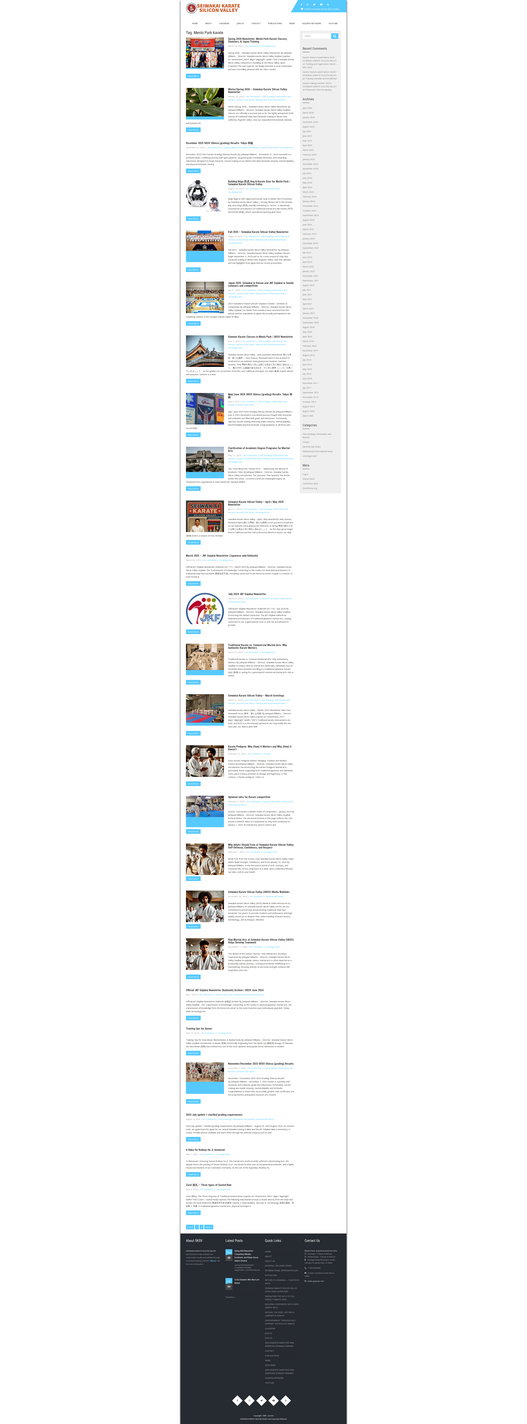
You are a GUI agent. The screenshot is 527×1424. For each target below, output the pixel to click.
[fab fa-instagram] (308, 4)
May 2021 (307, 299)
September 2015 (311, 392)
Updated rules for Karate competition (249, 797)
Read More (193, 76)
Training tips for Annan (199, 1028)
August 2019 (309, 355)
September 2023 (311, 215)
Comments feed (310, 483)
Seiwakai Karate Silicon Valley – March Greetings (256, 695)
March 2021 (308, 308)
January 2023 (309, 238)
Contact (256, 23)
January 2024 (309, 201)
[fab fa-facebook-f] (301, 4)
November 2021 (310, 275)
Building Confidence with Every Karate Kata (282, 1306)
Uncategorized (268, 46)
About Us (270, 1261)
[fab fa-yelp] (328, 4)
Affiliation (271, 1275)
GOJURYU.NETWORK (311, 23)
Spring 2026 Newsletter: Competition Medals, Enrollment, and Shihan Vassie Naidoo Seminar (246, 1256)
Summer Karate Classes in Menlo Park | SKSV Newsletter (260, 336)
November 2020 (310, 317)
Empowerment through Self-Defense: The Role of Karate (280, 1322)
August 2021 (309, 285)
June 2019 (307, 364)
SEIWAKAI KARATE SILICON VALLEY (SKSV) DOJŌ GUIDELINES (281, 1290)
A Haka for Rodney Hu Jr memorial (205, 1149)
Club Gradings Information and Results (241, 147)
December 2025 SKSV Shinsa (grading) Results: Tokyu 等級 (219, 143)
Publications (275, 23)
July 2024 (307, 173)
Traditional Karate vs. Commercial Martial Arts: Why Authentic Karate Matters (257, 646)
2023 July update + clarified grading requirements (214, 1114)
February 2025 (310, 154)
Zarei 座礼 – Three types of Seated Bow (208, 1185)
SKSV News (270, 1365)
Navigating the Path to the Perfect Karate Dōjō (279, 1298)
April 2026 (307, 108)
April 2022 (307, 261)
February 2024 (310, 196)
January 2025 (309, 159)
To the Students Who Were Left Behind (247, 1281)
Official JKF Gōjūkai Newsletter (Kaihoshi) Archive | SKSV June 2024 (225, 990)
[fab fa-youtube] (321, 4)
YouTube (333, 23)
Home (195, 23)
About (208, 23)
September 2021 (311, 280)
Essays (239, 458)
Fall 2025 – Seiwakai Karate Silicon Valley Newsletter (258, 232)
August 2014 (309, 406)
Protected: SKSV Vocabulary (318, 89)
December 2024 (310, 164)
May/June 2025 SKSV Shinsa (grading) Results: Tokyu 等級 (260, 396)
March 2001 (308, 415)
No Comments (252, 46)
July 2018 (307, 373)
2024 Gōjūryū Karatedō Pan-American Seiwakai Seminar (280, 1344)
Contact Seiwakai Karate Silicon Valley (321, 9)
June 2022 (307, 257)
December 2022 (310, 243)
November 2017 (310, 383)
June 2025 (307, 136)
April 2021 (307, 303)
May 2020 (307, 331)
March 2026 (308, 112)
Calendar (224, 23)
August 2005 (309, 411)
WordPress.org (310, 488)
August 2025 (309, 126)
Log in (305, 474)
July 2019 (307, 359)
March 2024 (308, 192)
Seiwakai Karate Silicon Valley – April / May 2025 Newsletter (256, 503)
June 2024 (307, 178)
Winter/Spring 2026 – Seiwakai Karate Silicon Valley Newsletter (257, 91)
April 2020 (307, 336)
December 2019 (310, 350)
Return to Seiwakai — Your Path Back (282, 1282)
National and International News (270, 99)
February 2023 (310, 233)
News (292, 23)
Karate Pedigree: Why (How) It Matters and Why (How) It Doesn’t (259, 748)
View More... (230, 1297)
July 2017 (307, 387)
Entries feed (308, 478)
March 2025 (308, 150)
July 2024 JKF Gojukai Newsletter (247, 594)
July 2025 (307, 131)
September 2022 (311, 247)
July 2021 (307, 289)
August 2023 (309, 219)
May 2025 (307, 140)
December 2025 (310, 122)
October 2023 (309, 210)
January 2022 (309, 271)
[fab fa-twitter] (314, 4)
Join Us (240, 23)
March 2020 (308, 341)
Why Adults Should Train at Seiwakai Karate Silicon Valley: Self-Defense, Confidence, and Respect (261, 846)
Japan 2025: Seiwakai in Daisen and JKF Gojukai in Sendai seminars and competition (261, 284)
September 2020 (311, 322)
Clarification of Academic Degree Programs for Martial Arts (259, 449)
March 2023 (308, 229)
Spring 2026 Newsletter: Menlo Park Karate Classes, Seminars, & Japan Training (257, 40)
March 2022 (308, 266)
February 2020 (310, 345)
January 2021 (309, 313)
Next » (209, 1227)
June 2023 (307, 224)
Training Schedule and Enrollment (321, 78)
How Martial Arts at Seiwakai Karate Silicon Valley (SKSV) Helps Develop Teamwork (261, 941)
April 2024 (307, 187)
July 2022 (307, 252)
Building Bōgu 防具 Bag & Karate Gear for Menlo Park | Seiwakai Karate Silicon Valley (259, 183)
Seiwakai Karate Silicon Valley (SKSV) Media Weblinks (259, 892)
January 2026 (309, 117)
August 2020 (309, 327)
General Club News (245, 99)
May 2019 (307, 369)
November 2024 (310, 168)
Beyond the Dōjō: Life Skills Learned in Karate (280, 1314)
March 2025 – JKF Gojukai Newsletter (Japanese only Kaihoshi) (222, 555)
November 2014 (310, 397)
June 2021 (307, 294)
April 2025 (307, 145)
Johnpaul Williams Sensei (278, 1265)
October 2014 (309, 401)
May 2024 (307, 182)
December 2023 (310, 206)
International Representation (281, 1270)
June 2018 (307, 378)
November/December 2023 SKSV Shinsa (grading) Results (261, 1063)
